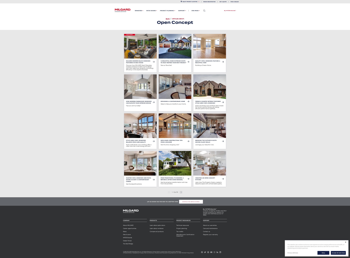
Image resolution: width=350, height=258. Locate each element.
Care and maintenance (210, 228)
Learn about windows (156, 228)
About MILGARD (128, 225)
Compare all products (157, 231)
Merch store (127, 234)
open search (204, 11)
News (125, 231)
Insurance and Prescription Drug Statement (165, 252)
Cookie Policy (164, 251)
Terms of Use (171, 251)
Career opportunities (129, 228)
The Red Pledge (128, 244)
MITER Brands (127, 237)
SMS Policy (178, 251)
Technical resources (182, 225)
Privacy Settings (292, 252)
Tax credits (179, 231)
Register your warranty (210, 234)
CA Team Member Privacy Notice (185, 252)
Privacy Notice (156, 251)
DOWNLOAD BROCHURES (191, 201)
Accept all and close (338, 252)
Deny (323, 252)
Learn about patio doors (157, 225)
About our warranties (210, 225)
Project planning (181, 228)
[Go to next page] (181, 192)
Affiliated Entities (127, 252)
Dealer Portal (127, 240)
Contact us (206, 231)
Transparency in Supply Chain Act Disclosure (143, 252)
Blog (168, 19)
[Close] (346, 242)
